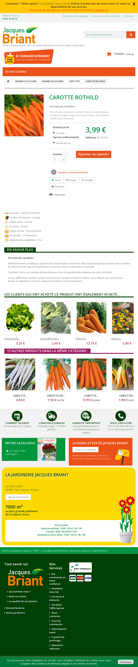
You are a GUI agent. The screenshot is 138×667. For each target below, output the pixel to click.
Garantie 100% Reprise (86, 423)
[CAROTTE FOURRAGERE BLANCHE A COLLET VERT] (20, 374)
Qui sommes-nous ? (20, 591)
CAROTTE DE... (56, 395)
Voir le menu (17, 71)
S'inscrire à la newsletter (85, 449)
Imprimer (60, 194)
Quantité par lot (61, 127)
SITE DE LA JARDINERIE (69, 506)
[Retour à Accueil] (8, 81)
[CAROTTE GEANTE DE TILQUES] (91, 318)
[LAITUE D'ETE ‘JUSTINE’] (20, 318)
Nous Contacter (121, 423)
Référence (91, 137)
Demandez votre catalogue (75, 16)
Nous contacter (54, 614)
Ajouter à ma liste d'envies (73, 172)
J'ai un (10, 59)
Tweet (57, 180)
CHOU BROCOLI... (49, 338)
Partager (72, 180)
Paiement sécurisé (56, 590)
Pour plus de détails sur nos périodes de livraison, (69, 10)
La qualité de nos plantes (23, 601)
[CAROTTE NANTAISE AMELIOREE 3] (91, 374)
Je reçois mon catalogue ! (15, 452)
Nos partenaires (15, 608)
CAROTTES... (127, 395)
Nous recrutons (17, 596)
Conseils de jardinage (57, 638)
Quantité (57, 154)
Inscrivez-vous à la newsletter (106, 16)
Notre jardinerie (15, 612)
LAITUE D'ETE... (12, 338)
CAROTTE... (81, 338)
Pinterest (59, 186)
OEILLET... (116, 338)
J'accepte (126, 662)
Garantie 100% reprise (56, 606)
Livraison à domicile (52, 423)
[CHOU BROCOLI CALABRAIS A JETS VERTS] (56, 318)
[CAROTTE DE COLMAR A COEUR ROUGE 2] (56, 374)
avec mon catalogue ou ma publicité (33, 57)
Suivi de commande (55, 622)
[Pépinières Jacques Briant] (22, 35)
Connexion (128, 16)
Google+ (89, 180)
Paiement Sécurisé (17, 423)
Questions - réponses (56, 646)
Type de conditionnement (66, 137)
